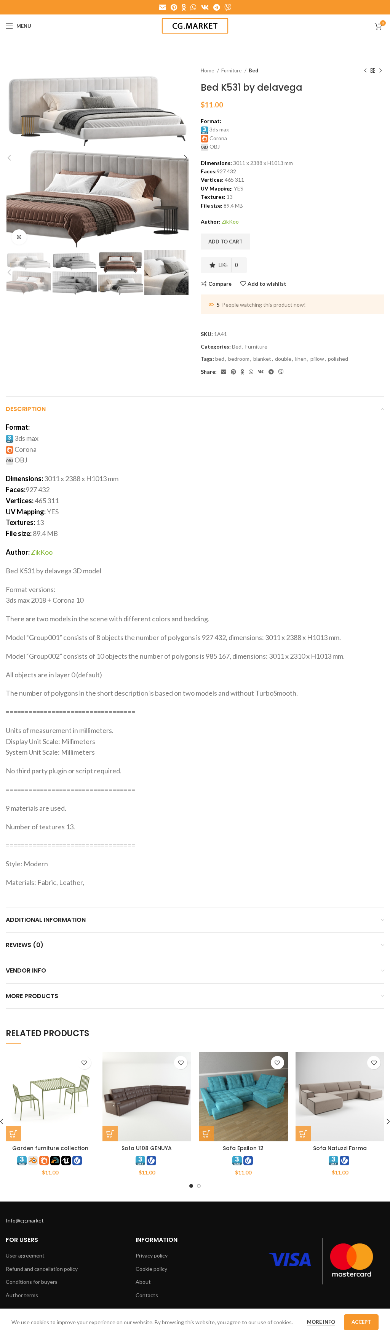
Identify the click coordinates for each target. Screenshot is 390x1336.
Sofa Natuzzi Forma (340, 1148)
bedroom (238, 358)
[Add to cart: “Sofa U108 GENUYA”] (110, 1133)
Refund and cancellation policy (42, 1269)
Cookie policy (151, 1269)
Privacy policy (152, 1255)
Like (228, 265)
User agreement (25, 1255)
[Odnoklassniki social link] (183, 7)
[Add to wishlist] (84, 1062)
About (143, 1281)
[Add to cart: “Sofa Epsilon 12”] (206, 1133)
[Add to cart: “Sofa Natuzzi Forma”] (303, 1133)
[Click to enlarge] (19, 237)
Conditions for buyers (32, 1281)
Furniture (232, 70)
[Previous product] (365, 71)
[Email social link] (162, 7)
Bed (253, 70)
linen (301, 358)
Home (208, 70)
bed (219, 358)
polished (338, 358)
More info (321, 1322)
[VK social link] (205, 7)
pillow (317, 358)
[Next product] (380, 71)
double (283, 358)
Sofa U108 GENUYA (146, 1148)
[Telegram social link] (216, 7)
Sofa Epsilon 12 (243, 1148)
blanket (262, 358)
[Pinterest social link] (173, 7)
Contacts (147, 1295)
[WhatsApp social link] (193, 7)
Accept (361, 1322)
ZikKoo (230, 221)
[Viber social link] (227, 7)
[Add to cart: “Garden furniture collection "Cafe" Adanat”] (13, 1133)
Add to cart (225, 241)
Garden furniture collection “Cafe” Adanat (50, 1152)
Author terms (22, 1295)
